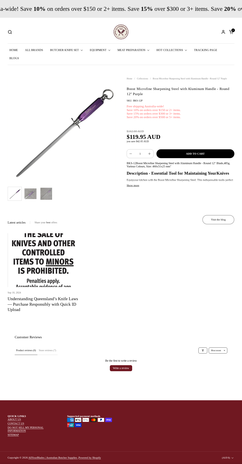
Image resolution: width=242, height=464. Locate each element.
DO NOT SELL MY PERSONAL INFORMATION (26, 429)
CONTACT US (16, 423)
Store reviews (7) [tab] (47, 350)
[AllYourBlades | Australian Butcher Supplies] (121, 32)
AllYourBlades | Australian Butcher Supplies (53, 457)
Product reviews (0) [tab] (26, 350)
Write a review (121, 368)
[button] (10, 32)
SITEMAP (13, 434)
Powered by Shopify (89, 457)
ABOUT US (14, 419)
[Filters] (202, 350)
